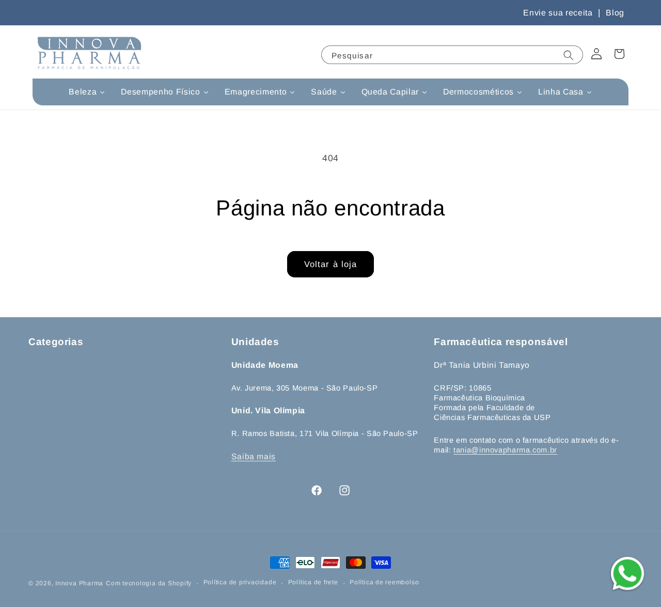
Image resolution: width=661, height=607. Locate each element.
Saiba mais (253, 456)
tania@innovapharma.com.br (505, 450)
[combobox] (452, 55)
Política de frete (313, 582)
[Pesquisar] (570, 58)
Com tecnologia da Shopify (149, 583)
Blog (615, 12)
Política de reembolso (384, 582)
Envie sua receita (557, 12)
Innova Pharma (79, 583)
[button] (619, 53)
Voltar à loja (330, 264)
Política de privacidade (240, 582)
